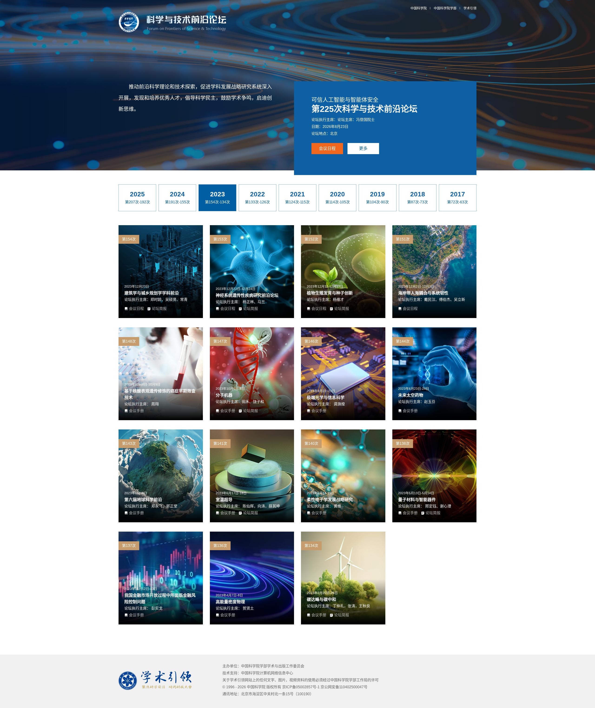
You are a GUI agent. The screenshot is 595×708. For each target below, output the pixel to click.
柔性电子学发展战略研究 (330, 499)
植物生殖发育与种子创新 (330, 293)
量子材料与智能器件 (417, 499)
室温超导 (224, 499)
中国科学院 (418, 8)
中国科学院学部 (445, 8)
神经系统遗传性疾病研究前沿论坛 (247, 295)
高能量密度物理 (230, 602)
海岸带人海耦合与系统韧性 (423, 293)
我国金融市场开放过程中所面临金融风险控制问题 (159, 598)
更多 (363, 148)
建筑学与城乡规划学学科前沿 (151, 293)
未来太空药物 (410, 395)
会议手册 (136, 411)
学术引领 (469, 8)
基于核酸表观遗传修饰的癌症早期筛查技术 (159, 394)
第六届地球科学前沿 (143, 499)
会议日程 (327, 148)
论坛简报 (159, 309)
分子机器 (224, 395)
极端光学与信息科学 (325, 397)
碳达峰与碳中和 (321, 599)
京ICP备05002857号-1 (301, 687)
